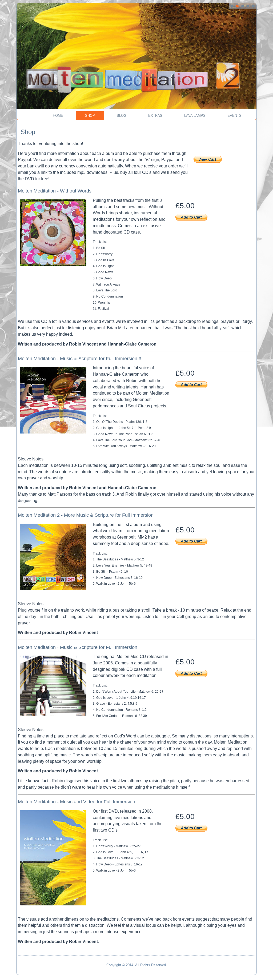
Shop (90, 116)
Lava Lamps (195, 116)
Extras (155, 116)
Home (58, 116)
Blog (121, 116)
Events (234, 116)
